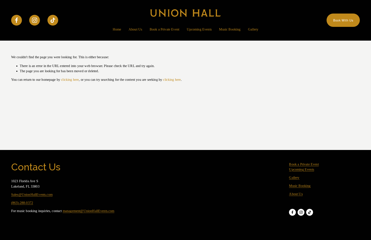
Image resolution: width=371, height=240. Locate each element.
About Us (135, 29)
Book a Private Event (164, 29)
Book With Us (343, 20)
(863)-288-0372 (22, 203)
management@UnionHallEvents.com (88, 211)
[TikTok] (52, 20)
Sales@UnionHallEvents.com (32, 194)
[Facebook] (16, 20)
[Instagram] (34, 20)
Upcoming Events (199, 29)
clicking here (70, 79)
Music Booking (229, 29)
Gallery (253, 29)
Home (117, 29)
